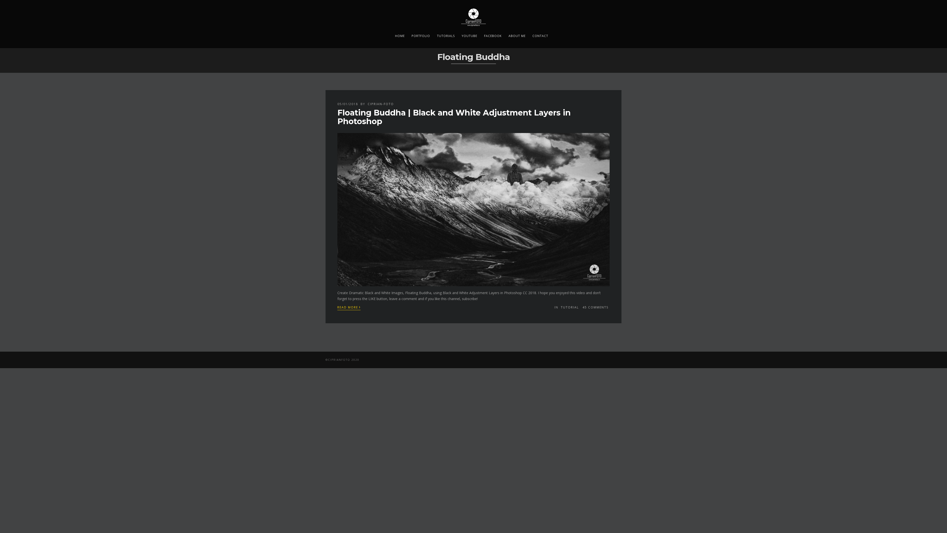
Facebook (493, 36)
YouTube (469, 36)
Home (400, 36)
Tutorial (570, 307)
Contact (540, 36)
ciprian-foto (381, 104)
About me (517, 36)
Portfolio (421, 36)
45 (595, 307)
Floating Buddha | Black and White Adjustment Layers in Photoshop (454, 117)
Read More (349, 307)
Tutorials (446, 36)
